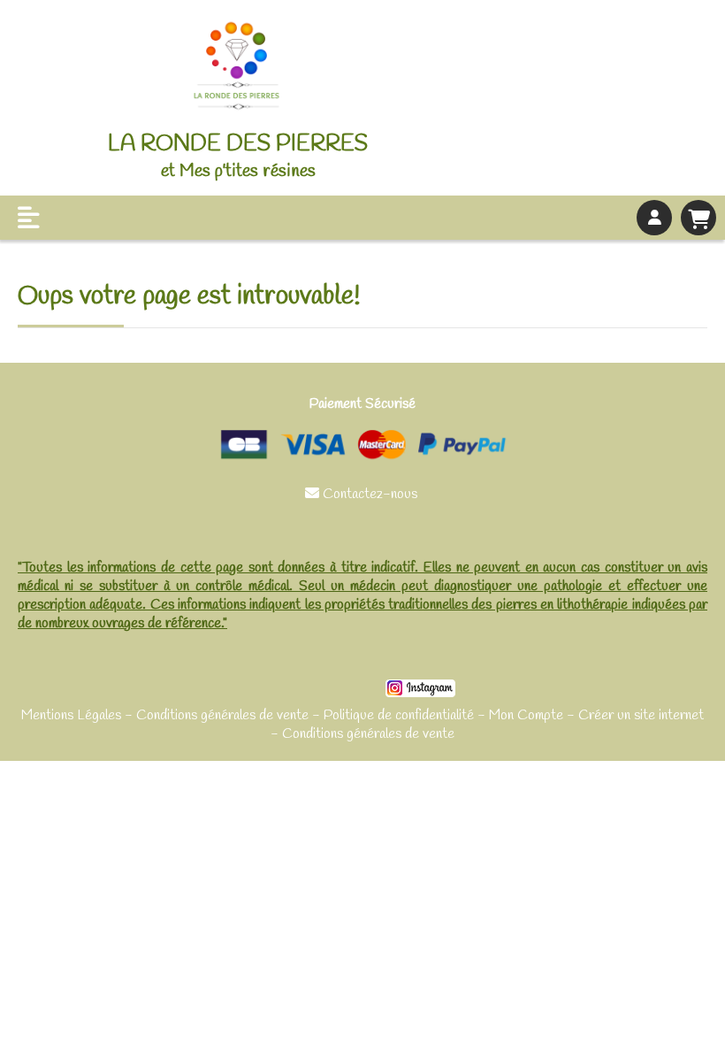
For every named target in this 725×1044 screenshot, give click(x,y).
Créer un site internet (641, 715)
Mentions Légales (71, 715)
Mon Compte (526, 715)
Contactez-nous (363, 494)
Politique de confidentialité (399, 715)
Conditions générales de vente (222, 715)
